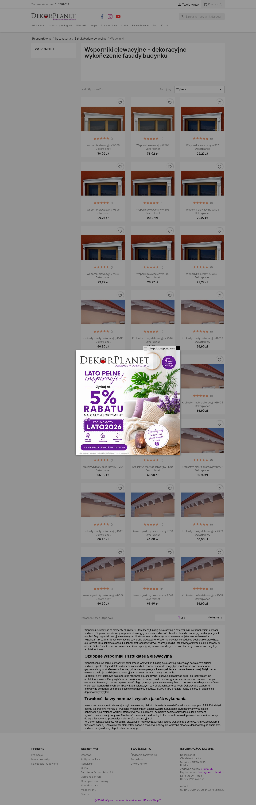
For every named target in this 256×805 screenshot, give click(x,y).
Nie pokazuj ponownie (162, 348)
